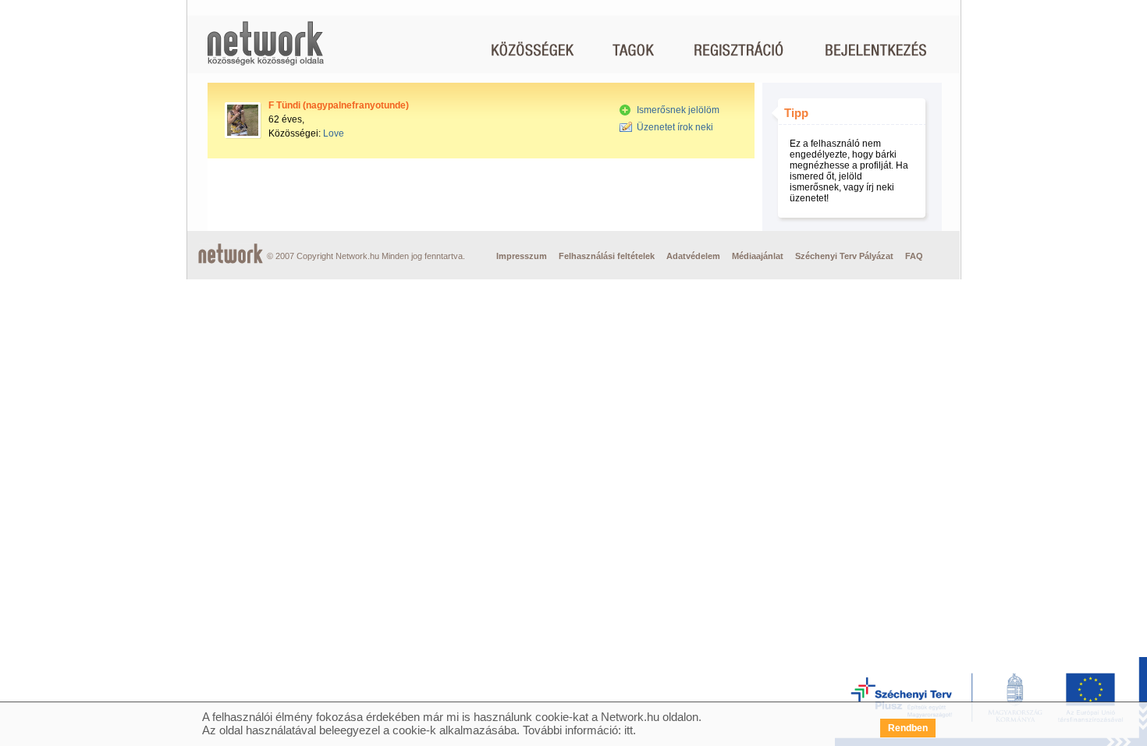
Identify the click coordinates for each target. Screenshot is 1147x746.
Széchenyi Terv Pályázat (844, 256)
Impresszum (521, 256)
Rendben (908, 728)
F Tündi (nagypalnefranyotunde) (338, 105)
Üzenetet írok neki (675, 127)
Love (333, 133)
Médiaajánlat (757, 256)
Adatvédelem (693, 256)
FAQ (914, 256)
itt (628, 730)
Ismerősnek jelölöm (678, 110)
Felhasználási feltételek (607, 256)
